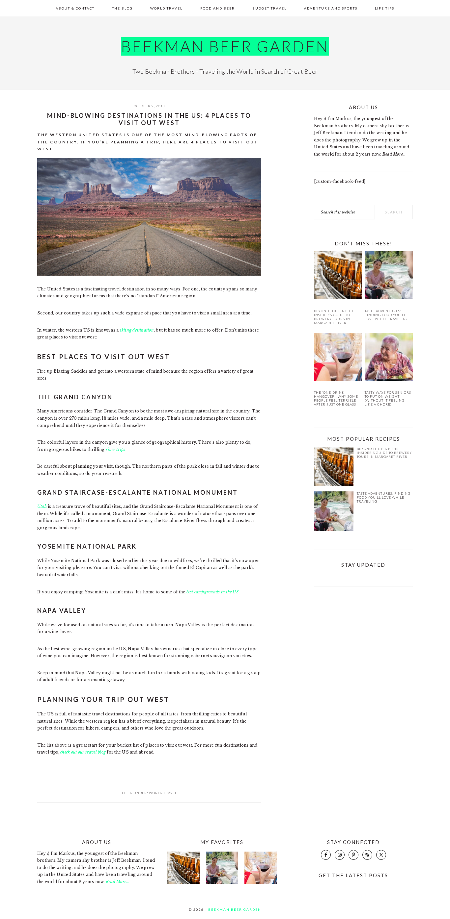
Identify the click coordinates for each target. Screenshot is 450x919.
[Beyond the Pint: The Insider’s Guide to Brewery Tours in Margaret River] (338, 276)
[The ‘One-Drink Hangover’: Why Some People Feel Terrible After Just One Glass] (338, 358)
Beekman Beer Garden (225, 46)
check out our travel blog (83, 752)
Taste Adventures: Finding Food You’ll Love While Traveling (386, 315)
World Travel (163, 793)
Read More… (394, 154)
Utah (42, 506)
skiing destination (137, 330)
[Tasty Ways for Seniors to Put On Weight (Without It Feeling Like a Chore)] (389, 358)
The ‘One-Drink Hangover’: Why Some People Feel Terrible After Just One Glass (336, 398)
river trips (116, 449)
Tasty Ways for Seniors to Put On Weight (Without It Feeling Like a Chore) (388, 398)
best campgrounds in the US (212, 591)
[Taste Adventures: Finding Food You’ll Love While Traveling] (389, 276)
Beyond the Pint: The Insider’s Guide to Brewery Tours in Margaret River (335, 317)
